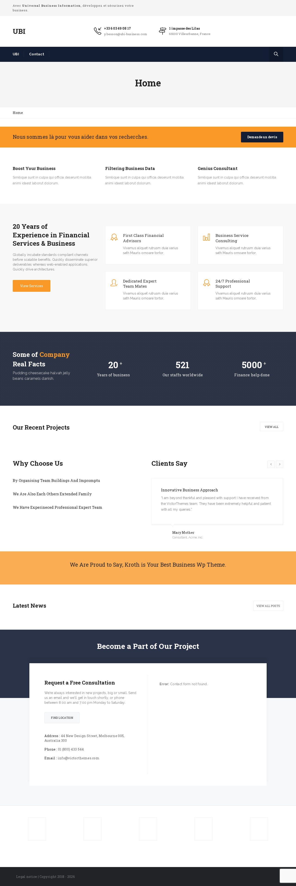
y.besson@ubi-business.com (125, 34)
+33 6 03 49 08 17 (117, 28)
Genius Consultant (217, 168)
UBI (16, 54)
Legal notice (26, 876)
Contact (36, 54)
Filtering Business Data (130, 168)
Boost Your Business (34, 168)
